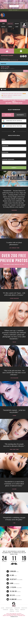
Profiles (10, 23)
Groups (17, 23)
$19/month (20, 114)
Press (12, 611)
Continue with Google (14, 120)
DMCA (11, 613)
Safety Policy (19, 613)
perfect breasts (8, 95)
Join (3, 23)
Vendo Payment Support (21, 615)
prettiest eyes (12, 93)
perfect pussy (17, 95)
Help (17, 609)
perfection (5, 93)
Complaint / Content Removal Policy (8, 615)
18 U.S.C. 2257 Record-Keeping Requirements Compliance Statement (13, 614)
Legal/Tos (7, 613)
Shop (16, 26)
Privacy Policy (14, 613)
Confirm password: (8, 159)
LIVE (17, 611)
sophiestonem (7, 55)
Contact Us (15, 615)
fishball (12, 68)
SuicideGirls (24, 23)
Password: (5, 152)
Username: (5, 145)
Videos (10, 26)
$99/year (8, 114)
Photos (3, 26)
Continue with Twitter (14, 125)
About (22, 609)
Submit (14, 167)
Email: (4, 139)
